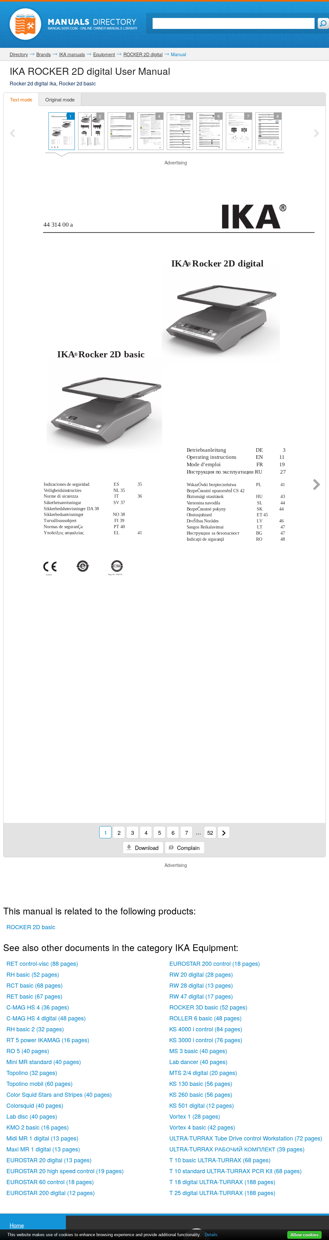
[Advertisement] (164, 174)
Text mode (21, 99)
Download (145, 847)
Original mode (60, 99)
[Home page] (25, 24)
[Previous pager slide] (12, 134)
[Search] (323, 23)
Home (17, 1225)
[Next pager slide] (316, 134)
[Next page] (316, 485)
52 (210, 832)
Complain (187, 847)
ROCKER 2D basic (30, 926)
